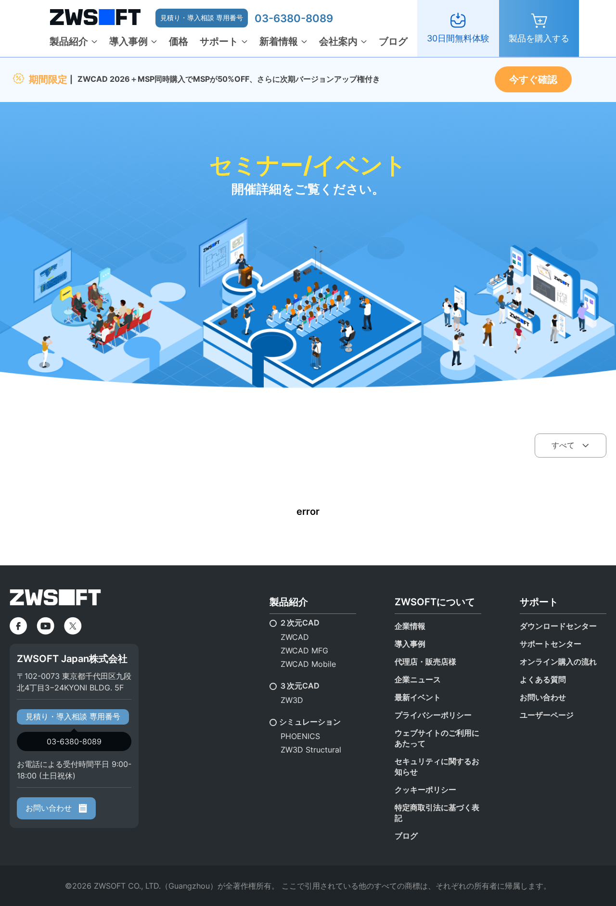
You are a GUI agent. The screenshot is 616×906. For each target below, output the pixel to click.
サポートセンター (550, 644)
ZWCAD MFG (304, 650)
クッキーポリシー (425, 789)
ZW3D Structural (311, 749)
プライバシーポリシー (433, 715)
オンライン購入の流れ (558, 661)
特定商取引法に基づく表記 (437, 813)
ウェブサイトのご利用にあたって (437, 738)
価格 (178, 41)
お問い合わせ (50, 808)
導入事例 (128, 41)
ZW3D (292, 700)
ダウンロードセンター (558, 626)
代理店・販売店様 (425, 661)
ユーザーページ (547, 715)
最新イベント (418, 697)
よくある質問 (543, 679)
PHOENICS (300, 736)
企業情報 (410, 626)
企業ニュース (418, 679)
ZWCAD (295, 637)
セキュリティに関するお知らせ (437, 766)
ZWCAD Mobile (308, 664)
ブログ (393, 41)
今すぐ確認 (533, 79)
